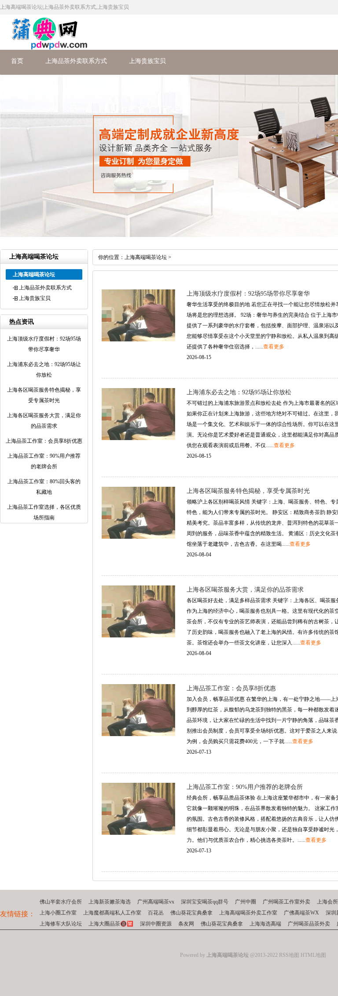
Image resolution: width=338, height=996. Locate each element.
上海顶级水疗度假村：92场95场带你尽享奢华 (248, 293)
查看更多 (273, 347)
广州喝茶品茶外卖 (309, 924)
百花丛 (156, 913)
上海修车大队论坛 (61, 924)
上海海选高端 (265, 924)
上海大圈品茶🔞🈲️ (110, 924)
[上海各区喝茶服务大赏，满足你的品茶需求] (138, 636)
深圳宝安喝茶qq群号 (204, 902)
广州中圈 (245, 902)
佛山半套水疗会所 (61, 902)
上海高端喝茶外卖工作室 (248, 913)
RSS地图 (289, 955)
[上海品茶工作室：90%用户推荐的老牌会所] (138, 833)
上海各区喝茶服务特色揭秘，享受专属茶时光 (248, 491)
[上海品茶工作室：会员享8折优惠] (138, 734)
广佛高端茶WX (301, 913)
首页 (17, 61)
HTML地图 (313, 955)
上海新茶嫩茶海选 (109, 902)
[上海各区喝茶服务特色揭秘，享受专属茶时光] (138, 537)
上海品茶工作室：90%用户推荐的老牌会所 (245, 787)
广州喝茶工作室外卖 (286, 902)
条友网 (186, 924)
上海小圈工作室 (58, 913)
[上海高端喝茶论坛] (44, 48)
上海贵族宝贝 (147, 61)
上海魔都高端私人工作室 (112, 913)
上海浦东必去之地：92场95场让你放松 (239, 392)
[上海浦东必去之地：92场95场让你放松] (138, 438)
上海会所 (327, 902)
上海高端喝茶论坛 (146, 257)
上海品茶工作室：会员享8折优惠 (231, 688)
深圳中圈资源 (156, 924)
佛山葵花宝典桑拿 (191, 913)
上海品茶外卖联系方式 (76, 61)
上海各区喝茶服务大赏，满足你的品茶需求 (245, 589)
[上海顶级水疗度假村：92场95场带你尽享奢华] (138, 340)
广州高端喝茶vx (155, 902)
